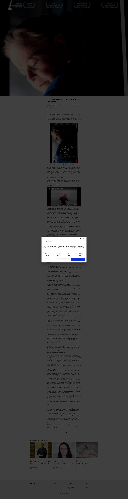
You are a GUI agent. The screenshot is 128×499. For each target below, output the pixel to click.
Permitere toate (78, 259)
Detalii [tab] (64, 241)
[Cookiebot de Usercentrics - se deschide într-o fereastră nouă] (81, 238)
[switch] (58, 255)
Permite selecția (64, 259)
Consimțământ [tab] (49, 241)
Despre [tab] (79, 241)
